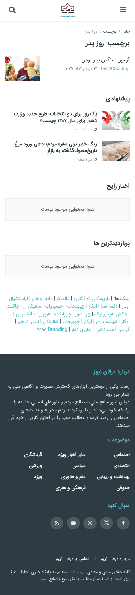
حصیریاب (54, 306)
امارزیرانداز (81, 329)
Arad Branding (52, 329)
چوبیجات (76, 306)
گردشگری (33, 454)
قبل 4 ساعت (84, 129)
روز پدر (91, 31)
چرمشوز (83, 314)
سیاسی (79, 465)
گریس (124, 329)
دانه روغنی (42, 298)
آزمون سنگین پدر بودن (105, 60)
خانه (125, 31)
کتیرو (78, 298)
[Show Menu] (123, 10)
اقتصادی (122, 465)
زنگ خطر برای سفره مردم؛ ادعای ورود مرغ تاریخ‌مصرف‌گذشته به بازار (56, 147)
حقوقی (123, 488)
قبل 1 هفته (85, 159)
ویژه (38, 476)
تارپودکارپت (98, 298)
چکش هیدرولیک (110, 314)
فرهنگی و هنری (71, 488)
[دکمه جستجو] (12, 10)
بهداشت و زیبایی (113, 476)
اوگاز (125, 322)
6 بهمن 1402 (85, 69)
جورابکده (62, 314)
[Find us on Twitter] (106, 523)
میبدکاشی (104, 329)
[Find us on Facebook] (123, 523)
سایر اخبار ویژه (72, 454)
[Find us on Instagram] (90, 523)
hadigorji (110, 69)
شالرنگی (50, 322)
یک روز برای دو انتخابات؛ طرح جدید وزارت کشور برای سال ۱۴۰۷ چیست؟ (55, 117)
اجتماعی (122, 454)
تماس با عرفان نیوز (72, 558)
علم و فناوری (73, 476)
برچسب (109, 31)
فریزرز (44, 314)
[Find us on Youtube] (73, 523)
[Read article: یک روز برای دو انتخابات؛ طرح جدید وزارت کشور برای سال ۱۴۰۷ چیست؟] (116, 120)
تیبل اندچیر (28, 322)
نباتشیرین (25, 314)
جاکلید (13, 306)
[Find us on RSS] (56, 523)
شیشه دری (106, 322)
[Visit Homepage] (67, 10)
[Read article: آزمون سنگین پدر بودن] (22, 68)
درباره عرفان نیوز (115, 558)
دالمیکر (63, 298)
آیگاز (93, 306)
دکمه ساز (109, 306)
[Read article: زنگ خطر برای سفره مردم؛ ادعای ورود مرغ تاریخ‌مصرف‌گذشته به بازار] (116, 151)
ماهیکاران (32, 306)
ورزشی (35, 465)
